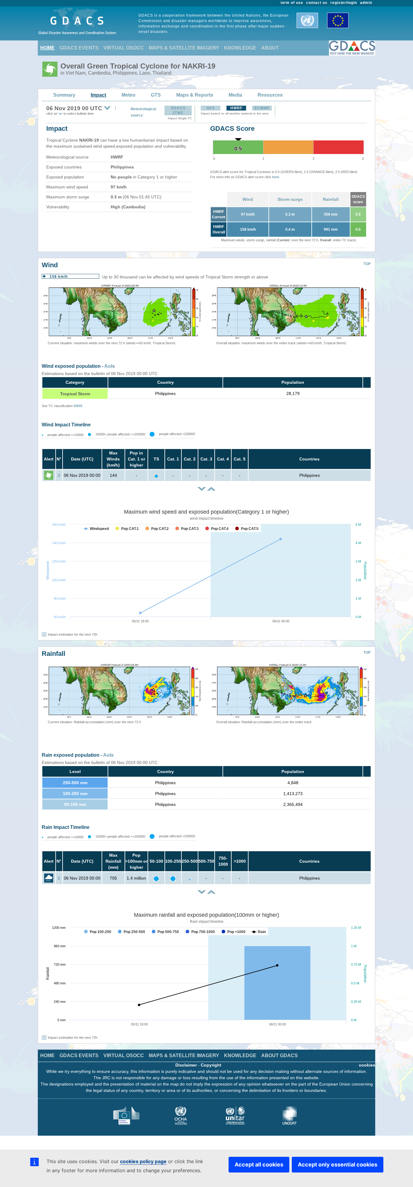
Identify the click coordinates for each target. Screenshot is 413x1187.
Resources (270, 95)
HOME (47, 47)
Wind (247, 199)
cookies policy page (143, 1161)
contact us (316, 3)
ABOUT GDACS (279, 1055)
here (275, 177)
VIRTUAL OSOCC (123, 47)
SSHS (77, 406)
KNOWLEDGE (240, 47)
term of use (292, 3)
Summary (64, 95)
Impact (98, 95)
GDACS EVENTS (79, 47)
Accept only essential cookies (337, 1164)
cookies (367, 1065)
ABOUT (270, 47)
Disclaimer (186, 1065)
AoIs (109, 366)
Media (235, 95)
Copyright (211, 1065)
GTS (156, 95)
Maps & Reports (194, 95)
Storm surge (290, 199)
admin (366, 3)
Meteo (128, 95)
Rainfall (331, 199)
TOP (367, 264)
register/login (343, 3)
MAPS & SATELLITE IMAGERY (184, 47)
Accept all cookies (259, 1164)
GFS (211, 108)
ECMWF (262, 108)
